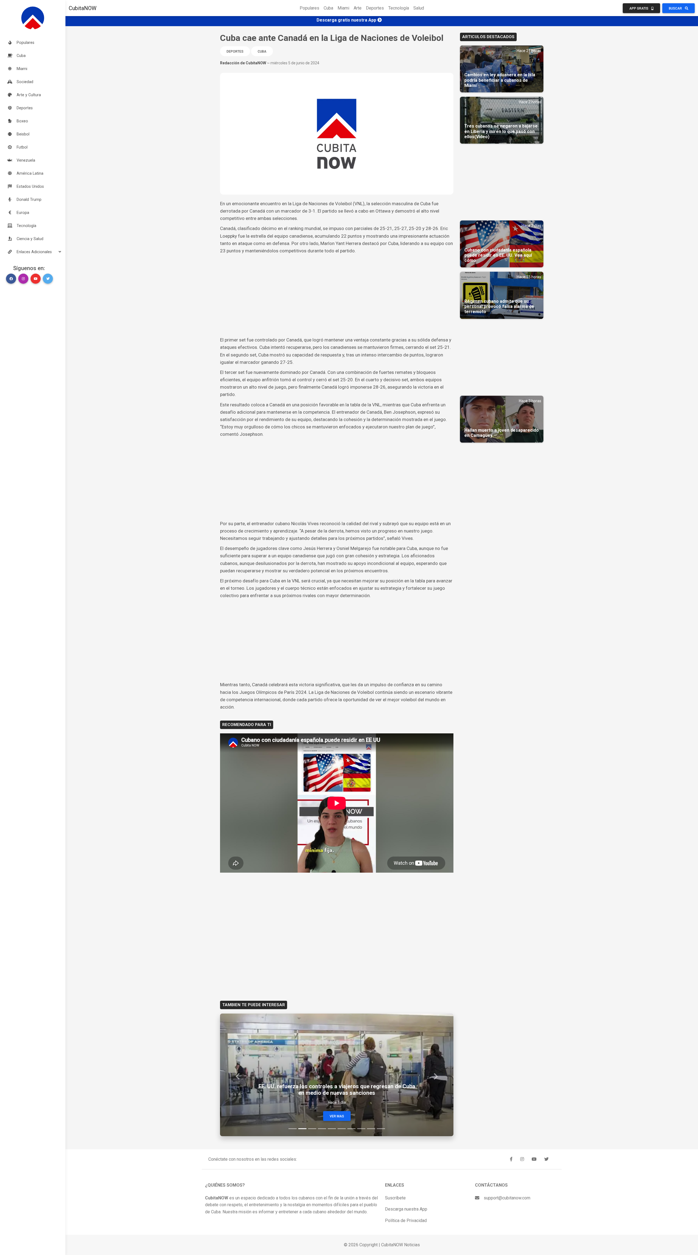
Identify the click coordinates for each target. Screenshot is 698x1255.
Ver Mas (337, 1116)
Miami (343, 8)
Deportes (375, 8)
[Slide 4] (322, 1129)
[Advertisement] (336, 295)
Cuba (328, 8)
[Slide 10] (381, 1129)
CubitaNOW (83, 8)
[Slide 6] (342, 1129)
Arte (358, 8)
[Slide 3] (312, 1129)
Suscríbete (395, 1197)
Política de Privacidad (406, 1220)
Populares (309, 8)
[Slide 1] (292, 1129)
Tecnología (398, 8)
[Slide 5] (332, 1129)
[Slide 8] (361, 1129)
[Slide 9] (371, 1129)
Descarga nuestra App (406, 1209)
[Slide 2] (302, 1129)
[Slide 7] (351, 1129)
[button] (33, 251)
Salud (418, 8)
